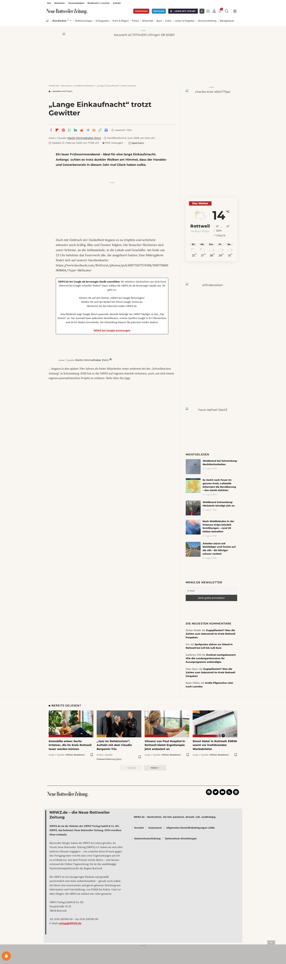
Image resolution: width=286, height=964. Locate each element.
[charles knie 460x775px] (211, 132)
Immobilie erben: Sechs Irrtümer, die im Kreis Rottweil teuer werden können (70, 745)
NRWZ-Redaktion (75, 754)
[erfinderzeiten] (211, 334)
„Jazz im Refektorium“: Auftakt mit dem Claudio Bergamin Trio (114, 745)
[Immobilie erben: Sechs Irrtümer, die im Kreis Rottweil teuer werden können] (71, 723)
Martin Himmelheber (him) (84, 138)
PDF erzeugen (112, 142)
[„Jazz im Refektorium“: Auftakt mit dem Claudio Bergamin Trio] (119, 723)
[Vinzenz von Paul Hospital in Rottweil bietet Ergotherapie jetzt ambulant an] (167, 723)
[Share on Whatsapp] (69, 130)
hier (127, 378)
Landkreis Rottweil (62, 91)
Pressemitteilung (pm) (109, 759)
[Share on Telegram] (87, 130)
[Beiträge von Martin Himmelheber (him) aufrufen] (53, 360)
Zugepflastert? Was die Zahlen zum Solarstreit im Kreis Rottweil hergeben (210, 634)
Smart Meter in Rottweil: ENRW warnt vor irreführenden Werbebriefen (215, 745)
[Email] (94, 130)
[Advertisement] (112, 208)
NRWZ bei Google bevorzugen (112, 330)
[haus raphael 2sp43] (211, 419)
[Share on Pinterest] (63, 130)
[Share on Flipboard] (57, 130)
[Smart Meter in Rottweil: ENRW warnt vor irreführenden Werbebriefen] (215, 723)
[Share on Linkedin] (75, 130)
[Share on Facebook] (51, 130)
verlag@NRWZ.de (69, 923)
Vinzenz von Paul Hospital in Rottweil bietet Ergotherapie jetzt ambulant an (165, 745)
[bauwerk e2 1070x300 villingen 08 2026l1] (143, 55)
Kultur (101, 736)
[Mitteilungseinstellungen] (6, 956)
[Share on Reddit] (81, 130)
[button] (214, 11)
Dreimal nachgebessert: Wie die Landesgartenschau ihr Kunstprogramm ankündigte (211, 658)
